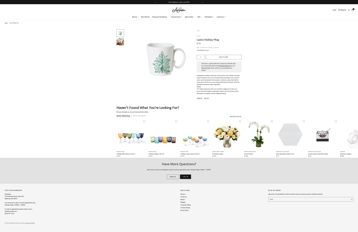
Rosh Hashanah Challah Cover (285, 154)
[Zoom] (187, 33)
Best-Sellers (139, 116)
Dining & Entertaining (159, 17)
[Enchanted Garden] (227, 134)
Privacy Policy (184, 210)
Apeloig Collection (282, 151)
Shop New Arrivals (235, 116)
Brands (134, 17)
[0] (352, 10)
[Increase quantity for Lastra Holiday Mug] (203, 57)
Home (6, 23)
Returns (182, 199)
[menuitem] (135, 17)
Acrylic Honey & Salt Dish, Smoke (318, 154)
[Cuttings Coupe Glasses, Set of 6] (195, 134)
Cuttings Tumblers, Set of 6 (156, 154)
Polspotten (120, 151)
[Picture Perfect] (258, 134)
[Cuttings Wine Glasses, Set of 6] (131, 134)
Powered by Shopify (30, 223)
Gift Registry (209, 17)
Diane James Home (218, 151)
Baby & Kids (189, 17)
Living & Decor (176, 17)
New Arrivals (145, 17)
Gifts (198, 17)
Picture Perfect (248, 154)
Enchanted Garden (217, 154)
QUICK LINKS (185, 190)
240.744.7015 (205, 68)
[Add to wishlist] (198, 30)
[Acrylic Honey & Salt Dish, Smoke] (322, 134)
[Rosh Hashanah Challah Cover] (290, 134)
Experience (220, 17)
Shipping (182, 202)
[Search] (349, 10)
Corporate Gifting (185, 205)
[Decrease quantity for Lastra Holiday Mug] (198, 57)
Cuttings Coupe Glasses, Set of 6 (190, 154)
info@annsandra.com (225, 66)
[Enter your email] (351, 199)
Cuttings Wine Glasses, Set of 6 (126, 154)
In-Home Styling (185, 207)
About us (183, 194)
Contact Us (183, 197)
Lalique (342, 151)
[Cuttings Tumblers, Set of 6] (163, 134)
